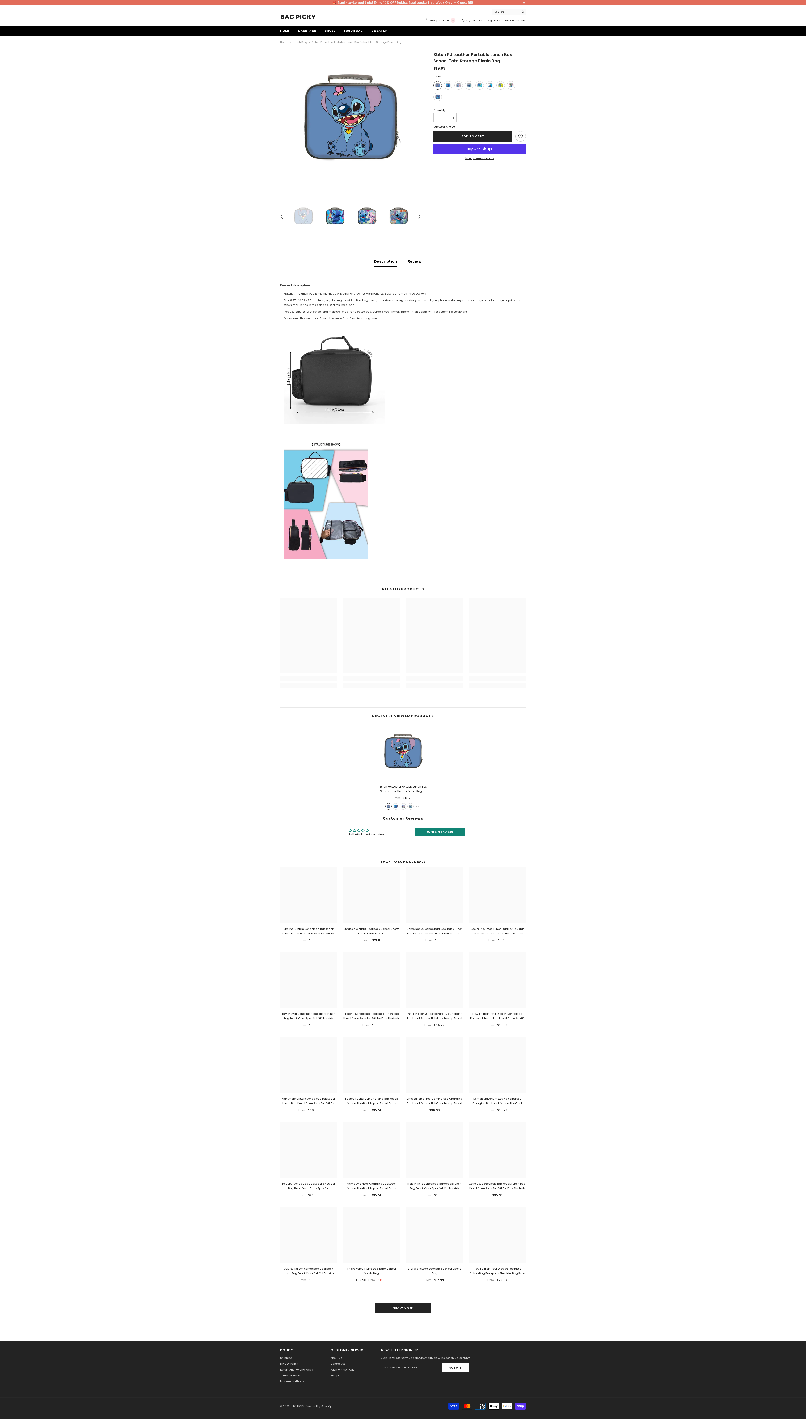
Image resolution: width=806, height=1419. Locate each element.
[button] (281, 217)
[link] (308, 678)
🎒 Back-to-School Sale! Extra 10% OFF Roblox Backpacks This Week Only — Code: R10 (403, 2)
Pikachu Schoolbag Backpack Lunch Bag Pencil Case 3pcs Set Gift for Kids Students (371, 1016)
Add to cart (473, 136)
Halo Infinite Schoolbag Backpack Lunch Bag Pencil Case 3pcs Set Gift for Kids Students (434, 1186)
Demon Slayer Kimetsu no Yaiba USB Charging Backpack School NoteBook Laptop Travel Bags (497, 1101)
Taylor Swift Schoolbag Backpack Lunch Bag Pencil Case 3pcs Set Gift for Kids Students (308, 1016)
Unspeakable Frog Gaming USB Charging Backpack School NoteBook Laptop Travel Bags (434, 1101)
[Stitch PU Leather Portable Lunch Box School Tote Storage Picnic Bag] (403, 753)
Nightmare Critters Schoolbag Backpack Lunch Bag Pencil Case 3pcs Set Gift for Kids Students (309, 1101)
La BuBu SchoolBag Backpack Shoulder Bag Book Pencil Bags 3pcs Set (308, 1186)
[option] (350, 121)
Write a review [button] (440, 832)
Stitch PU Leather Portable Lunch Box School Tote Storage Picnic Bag (403, 789)
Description (385, 261)
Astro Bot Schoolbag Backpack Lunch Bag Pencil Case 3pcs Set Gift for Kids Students (497, 1186)
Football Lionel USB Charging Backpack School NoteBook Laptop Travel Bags (371, 1101)
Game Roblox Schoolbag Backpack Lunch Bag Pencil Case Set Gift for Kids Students (434, 931)
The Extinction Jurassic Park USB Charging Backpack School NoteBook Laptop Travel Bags (435, 1016)
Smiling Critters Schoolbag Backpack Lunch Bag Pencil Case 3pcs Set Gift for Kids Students (308, 931)
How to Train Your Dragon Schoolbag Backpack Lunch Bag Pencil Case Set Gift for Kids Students (497, 1016)
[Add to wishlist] (520, 136)
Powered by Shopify (318, 1406)
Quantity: (439, 110)
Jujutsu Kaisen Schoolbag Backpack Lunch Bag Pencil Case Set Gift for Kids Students (308, 1271)
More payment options (479, 158)
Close (524, 3)
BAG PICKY (297, 1406)
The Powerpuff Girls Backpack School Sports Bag (371, 1271)
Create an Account (513, 20)
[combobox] (505, 12)
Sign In (492, 20)
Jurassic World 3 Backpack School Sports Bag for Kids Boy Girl (371, 931)
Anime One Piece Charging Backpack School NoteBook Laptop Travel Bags (371, 1186)
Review (414, 261)
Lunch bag (300, 42)
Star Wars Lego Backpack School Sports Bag (434, 1271)
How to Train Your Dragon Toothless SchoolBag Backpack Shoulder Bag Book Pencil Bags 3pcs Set (497, 1271)
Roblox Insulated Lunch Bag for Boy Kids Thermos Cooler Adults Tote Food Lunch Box (497, 931)
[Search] (509, 12)
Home (284, 42)
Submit (455, 1368)
